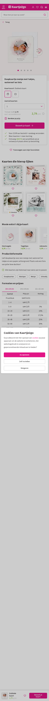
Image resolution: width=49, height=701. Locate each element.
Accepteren (24, 355)
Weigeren (24, 368)
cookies (35, 338)
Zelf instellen (24, 361)
